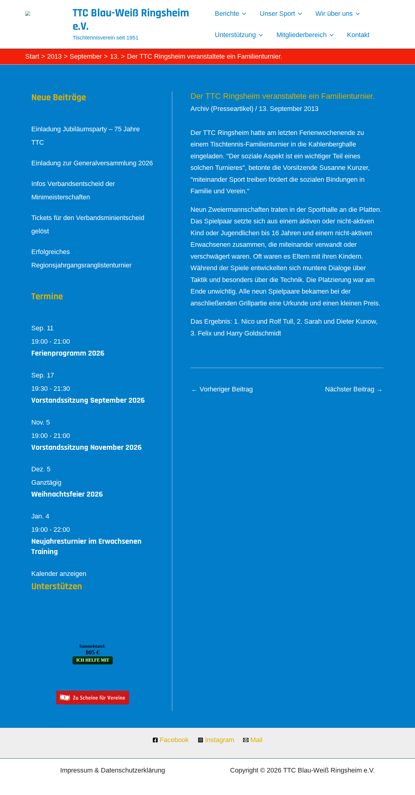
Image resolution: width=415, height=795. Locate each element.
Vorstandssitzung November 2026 (86, 447)
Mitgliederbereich (301, 35)
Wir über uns (334, 13)
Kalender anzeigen (58, 573)
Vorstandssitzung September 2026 (88, 400)
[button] (242, 13)
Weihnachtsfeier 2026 (67, 494)
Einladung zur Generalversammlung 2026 (92, 163)
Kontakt (358, 35)
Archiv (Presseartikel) (221, 108)
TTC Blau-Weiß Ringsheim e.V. (131, 20)
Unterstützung (235, 35)
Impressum (76, 770)
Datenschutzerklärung (133, 770)
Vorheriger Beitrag (222, 389)
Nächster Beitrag (354, 389)
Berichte (227, 13)
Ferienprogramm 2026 (68, 353)
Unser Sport (277, 13)
